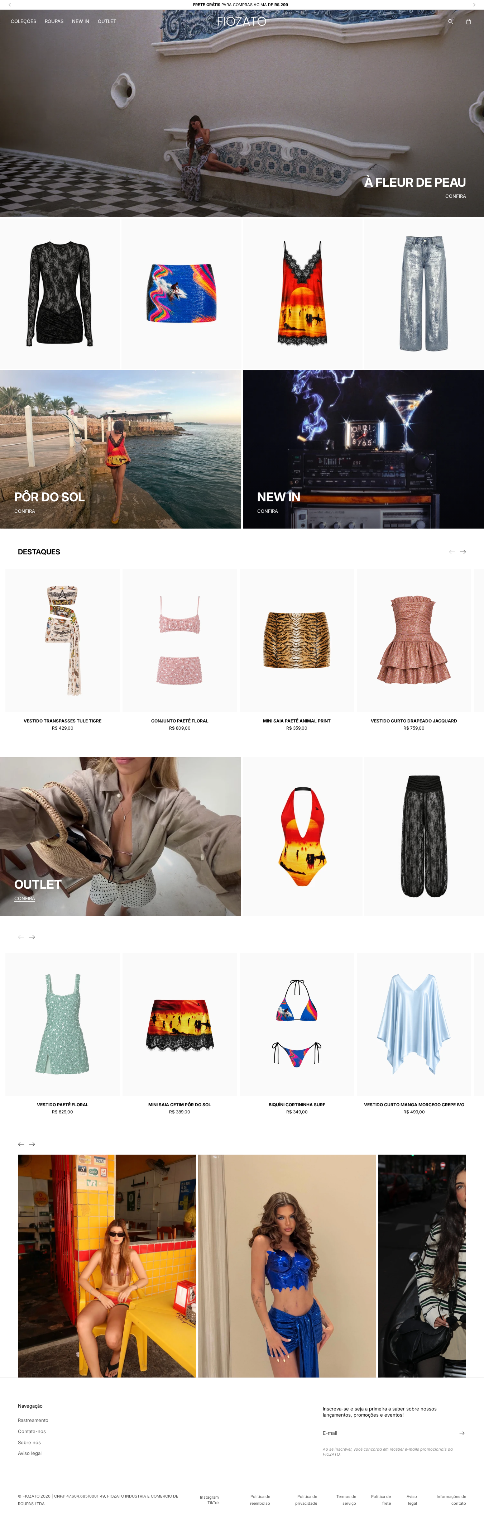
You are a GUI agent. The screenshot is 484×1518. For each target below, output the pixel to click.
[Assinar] (461, 1433)
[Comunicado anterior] (9, 4)
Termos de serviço (346, 1500)
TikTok (213, 1502)
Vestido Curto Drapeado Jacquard (414, 721)
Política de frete (380, 1500)
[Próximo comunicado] (474, 4)
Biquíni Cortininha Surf (297, 1104)
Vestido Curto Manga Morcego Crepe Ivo (414, 1104)
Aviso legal (30, 1453)
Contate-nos (32, 1431)
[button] (23, 21)
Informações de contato (451, 1500)
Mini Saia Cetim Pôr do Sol (179, 1104)
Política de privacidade (306, 1500)
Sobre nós (29, 1442)
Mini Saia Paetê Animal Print (297, 721)
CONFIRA (455, 196)
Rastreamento (33, 1420)
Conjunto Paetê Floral (180, 721)
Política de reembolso (260, 1500)
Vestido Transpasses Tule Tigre (62, 721)
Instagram (209, 1497)
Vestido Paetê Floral (62, 1104)
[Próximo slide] (463, 552)
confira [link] (24, 898)
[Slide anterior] (21, 1144)
